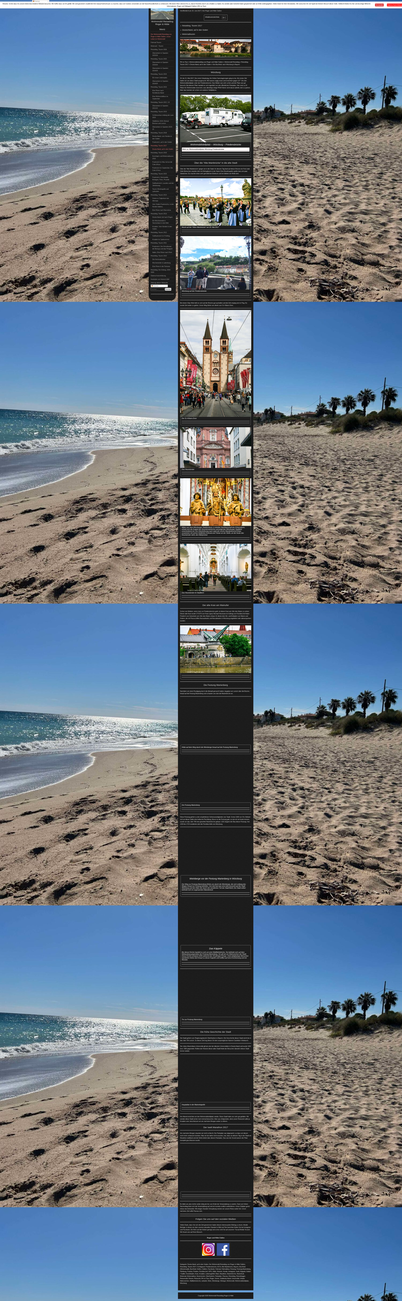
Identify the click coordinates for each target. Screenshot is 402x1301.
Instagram (231, 1271)
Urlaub (242, 1278)
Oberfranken (210, 1276)
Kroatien (202, 1274)
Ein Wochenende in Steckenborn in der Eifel (160, 222)
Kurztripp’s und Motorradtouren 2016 (162, 157)
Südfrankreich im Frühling (161, 236)
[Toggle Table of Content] (222, 17)
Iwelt (237, 1271)
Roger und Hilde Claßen (213, 11)
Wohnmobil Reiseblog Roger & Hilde (221, 1295)
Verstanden (379, 5)
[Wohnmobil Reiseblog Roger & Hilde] (162, 19)
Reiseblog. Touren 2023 (159, 87)
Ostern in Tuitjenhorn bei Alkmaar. (160, 199)
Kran (196, 1274)
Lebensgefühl (210, 1274)
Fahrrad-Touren (156, 42)
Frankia (189, 1271)
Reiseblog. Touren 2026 (159, 49)
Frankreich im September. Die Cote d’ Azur (162, 169)
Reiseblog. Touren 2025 (159, 59)
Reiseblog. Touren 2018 (159, 133)
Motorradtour (191, 1276)
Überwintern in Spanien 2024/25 (160, 69)
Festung (233, 1269)
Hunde (225, 1271)
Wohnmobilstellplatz (242, 1281)
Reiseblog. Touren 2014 (159, 195)
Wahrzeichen (184, 1281)
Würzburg (183, 1283)
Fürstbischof (203, 1271)
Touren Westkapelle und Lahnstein (160, 190)
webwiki (204, 1281)
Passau (225, 1276)
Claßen (204, 1269)
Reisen (191, 1278)
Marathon (223, 1274)
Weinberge (215, 1281)
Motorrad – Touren (157, 46)
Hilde (214, 1271)
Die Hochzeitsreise (158, 259)
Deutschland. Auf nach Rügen (162, 217)
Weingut (223, 1281)
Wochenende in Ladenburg (161, 263)
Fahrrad (218, 1269)
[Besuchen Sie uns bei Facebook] (223, 1255)
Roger (212, 1278)
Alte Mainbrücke (227, 1267)
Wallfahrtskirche (195, 1281)
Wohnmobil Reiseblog (232, 62)
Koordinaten (190, 1274)
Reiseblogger (240, 1276)
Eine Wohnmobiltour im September (160, 97)
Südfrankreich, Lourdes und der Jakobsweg (163, 184)
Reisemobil (184, 1278)
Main (217, 1274)
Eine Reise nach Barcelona (161, 210)
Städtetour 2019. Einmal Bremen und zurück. (160, 122)
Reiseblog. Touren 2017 (159, 146)
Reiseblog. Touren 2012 (159, 232)
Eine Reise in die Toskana (161, 266)
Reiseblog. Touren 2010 (159, 256)
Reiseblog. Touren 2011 (159, 243)
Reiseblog (232, 1276)
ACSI (219, 1267)
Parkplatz (218, 1276)
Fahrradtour (225, 1269)
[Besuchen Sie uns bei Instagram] (208, 1255)
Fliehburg (183, 1271)
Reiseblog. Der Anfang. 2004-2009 (161, 271)
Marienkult (240, 1274)
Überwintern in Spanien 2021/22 (160, 107)
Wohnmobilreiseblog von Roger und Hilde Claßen (206, 62)
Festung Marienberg (218, 685)
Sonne (217, 1278)
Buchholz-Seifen (195, 1269)
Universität (235, 1278)
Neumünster (201, 1276)
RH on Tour (205, 1278)
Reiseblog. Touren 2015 (159, 174)
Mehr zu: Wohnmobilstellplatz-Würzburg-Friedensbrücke (203, 149)
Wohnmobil (230, 1281)
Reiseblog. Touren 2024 (159, 74)
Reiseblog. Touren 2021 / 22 (160, 102)
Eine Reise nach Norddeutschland (158, 92)
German (155, 286)
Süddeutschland (225, 1278)
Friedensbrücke (211, 1267)
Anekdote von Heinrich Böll (160, 279)
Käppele (243, 1271)
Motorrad (183, 1276)
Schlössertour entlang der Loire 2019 (163, 116)
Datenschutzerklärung (158, 276)
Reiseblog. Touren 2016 (159, 153)
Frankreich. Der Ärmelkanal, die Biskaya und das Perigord (162, 248)
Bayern (236, 1267)
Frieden (195, 1271)
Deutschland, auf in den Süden (162, 149)
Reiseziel (197, 1278)
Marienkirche (231, 1274)
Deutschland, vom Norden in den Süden (162, 137)
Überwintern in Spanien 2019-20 (162, 128)
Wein (209, 1281)
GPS (210, 1271)
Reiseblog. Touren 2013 (159, 214)
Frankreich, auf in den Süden (162, 142)
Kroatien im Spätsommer (160, 239)
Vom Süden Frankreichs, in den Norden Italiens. (163, 205)
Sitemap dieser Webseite (159, 283)
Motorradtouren (188, 34)
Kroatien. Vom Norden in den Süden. (162, 228)
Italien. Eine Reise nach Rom (162, 252)
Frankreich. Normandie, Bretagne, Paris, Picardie (160, 178)
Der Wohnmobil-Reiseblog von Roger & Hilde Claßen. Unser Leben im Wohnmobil (161, 36)
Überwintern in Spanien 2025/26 (160, 54)
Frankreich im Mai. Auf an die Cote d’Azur (162, 163)
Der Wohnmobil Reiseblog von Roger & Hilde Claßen (227, 1264)
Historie (219, 1271)
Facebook (211, 1269)
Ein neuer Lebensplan (159, 77)
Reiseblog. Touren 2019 (159, 111)
